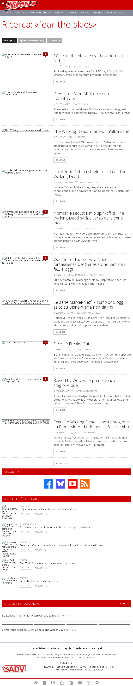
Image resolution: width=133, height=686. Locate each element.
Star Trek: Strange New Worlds (109, 12)
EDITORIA (24, 578)
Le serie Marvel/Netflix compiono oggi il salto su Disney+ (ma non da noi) (90, 304)
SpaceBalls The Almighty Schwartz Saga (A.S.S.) (31, 615)
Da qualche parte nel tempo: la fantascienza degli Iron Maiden (55, 527)
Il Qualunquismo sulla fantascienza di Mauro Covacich (50, 509)
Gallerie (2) (54, 40)
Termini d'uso (39, 648)
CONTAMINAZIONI (28, 524)
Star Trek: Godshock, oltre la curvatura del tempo (48, 563)
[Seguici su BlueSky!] (60, 483)
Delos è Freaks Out (71, 343)
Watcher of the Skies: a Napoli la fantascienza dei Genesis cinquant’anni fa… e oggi (89, 264)
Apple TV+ (59, 12)
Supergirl (72, 12)
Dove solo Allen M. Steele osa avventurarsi (81, 96)
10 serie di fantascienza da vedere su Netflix (88, 58)
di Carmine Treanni (63, 182)
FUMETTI (24, 560)
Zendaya (85, 12)
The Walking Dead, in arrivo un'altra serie (91, 131)
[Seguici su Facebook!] (48, 483)
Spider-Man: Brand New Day (37, 12)
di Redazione (60, 349)
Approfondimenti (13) (32, 40)
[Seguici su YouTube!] (72, 483)
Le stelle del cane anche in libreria (39, 581)
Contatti (97, 648)
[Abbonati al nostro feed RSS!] (84, 483)
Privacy (55, 648)
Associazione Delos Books (57, 657)
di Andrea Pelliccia (63, 275)
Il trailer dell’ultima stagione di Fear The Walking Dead (90, 174)
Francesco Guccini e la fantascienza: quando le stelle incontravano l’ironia (61, 545)
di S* (56, 66)
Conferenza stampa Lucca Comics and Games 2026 (33, 630)
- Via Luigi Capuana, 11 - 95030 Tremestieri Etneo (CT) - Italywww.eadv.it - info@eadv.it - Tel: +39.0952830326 (79, 668)
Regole (67, 648)
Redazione (82, 648)
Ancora (63, 463)
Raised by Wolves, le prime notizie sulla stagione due (90, 383)
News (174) (9, 40)
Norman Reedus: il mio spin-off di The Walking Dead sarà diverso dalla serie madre (89, 217)
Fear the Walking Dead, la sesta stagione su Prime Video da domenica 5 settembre (92, 424)
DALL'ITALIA (25, 506)
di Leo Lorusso (61, 228)
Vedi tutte (124, 603)
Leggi (62, 81)
